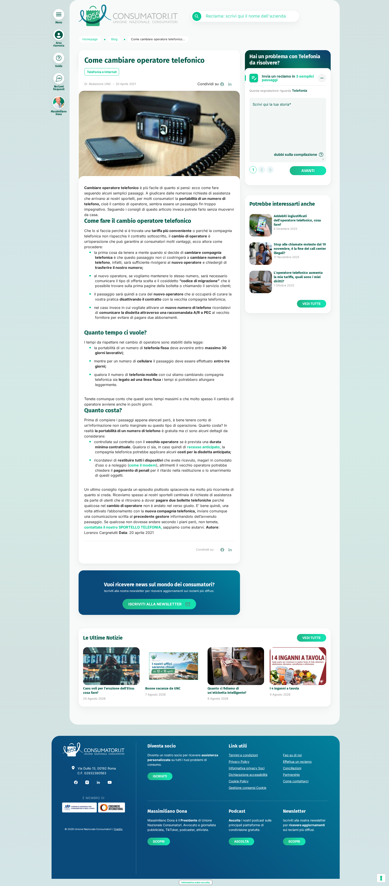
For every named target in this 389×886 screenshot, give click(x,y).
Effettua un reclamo (297, 761)
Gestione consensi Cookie (247, 788)
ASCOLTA (241, 841)
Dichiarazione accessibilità (248, 775)
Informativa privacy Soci (247, 768)
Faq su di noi (292, 755)
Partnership (291, 775)
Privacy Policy (239, 761)
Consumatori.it (128, 15)
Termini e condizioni (243, 755)
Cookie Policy (239, 781)
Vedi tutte (311, 304)
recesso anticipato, (204, 447)
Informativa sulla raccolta (195, 882)
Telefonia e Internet (102, 72)
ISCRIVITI (160, 776)
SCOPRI (159, 841)
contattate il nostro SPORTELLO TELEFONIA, (123, 527)
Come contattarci (295, 781)
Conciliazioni (292, 768)
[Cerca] (196, 16)
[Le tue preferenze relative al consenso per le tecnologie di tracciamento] (381, 878)
